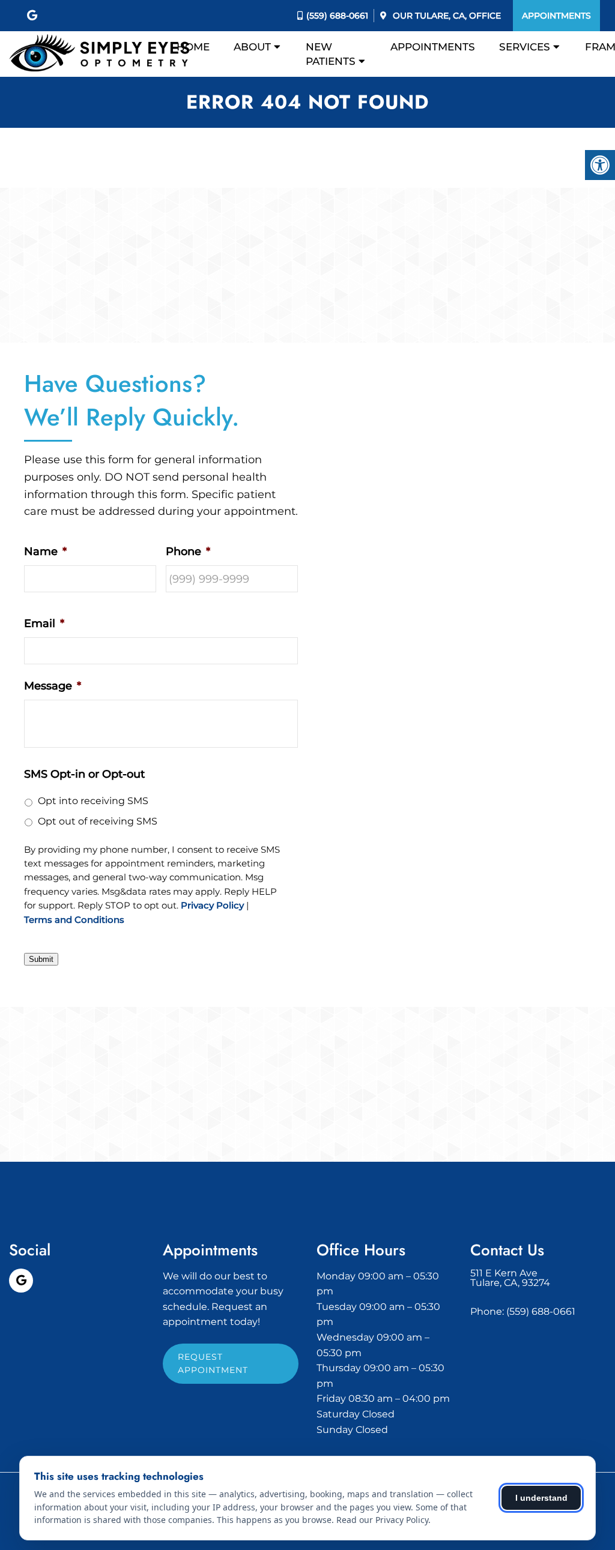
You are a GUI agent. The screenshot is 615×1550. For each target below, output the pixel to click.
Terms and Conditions (74, 920)
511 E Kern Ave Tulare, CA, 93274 (510, 1278)
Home (193, 47)
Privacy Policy (212, 905)
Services (524, 47)
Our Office (445, 15)
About (252, 47)
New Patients (331, 54)
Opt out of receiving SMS (97, 821)
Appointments (556, 15)
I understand (541, 1498)
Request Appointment (213, 1363)
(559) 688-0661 (337, 15)
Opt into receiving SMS (93, 801)
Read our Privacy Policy (382, 1519)
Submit (41, 959)
